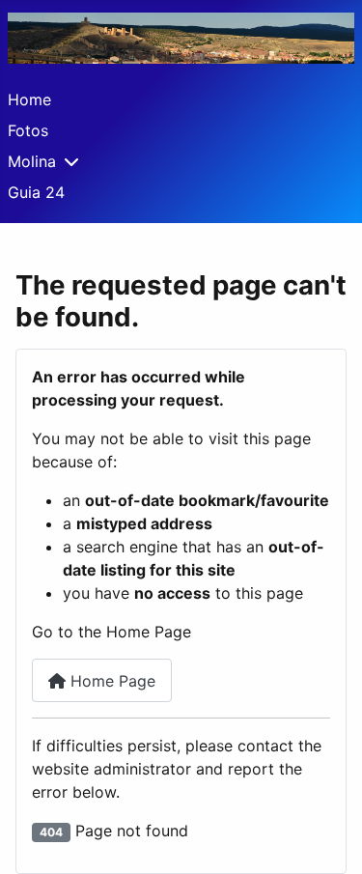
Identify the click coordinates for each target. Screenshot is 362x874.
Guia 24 (36, 192)
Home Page (110, 681)
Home (29, 99)
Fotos (28, 130)
